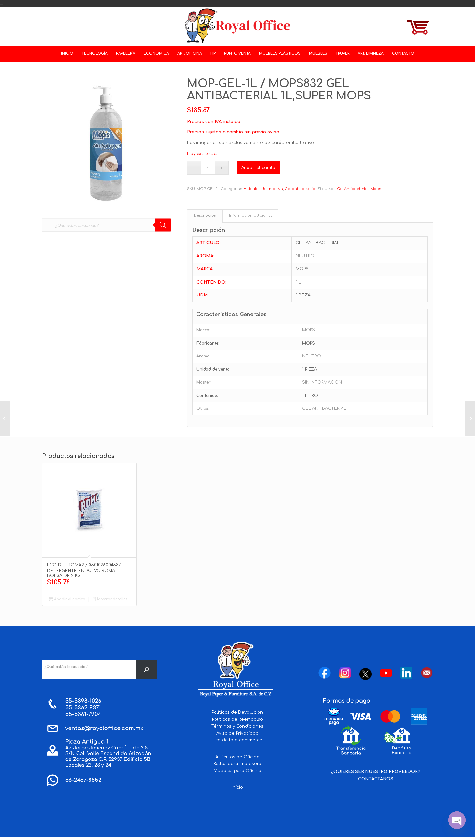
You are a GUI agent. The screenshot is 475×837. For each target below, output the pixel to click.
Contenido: (207, 395)
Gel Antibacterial (353, 189)
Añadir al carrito (258, 167)
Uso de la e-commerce (237, 740)
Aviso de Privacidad (237, 733)
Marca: (203, 330)
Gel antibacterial (300, 189)
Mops (375, 189)
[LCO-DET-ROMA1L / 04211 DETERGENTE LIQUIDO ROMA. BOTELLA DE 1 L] (5, 418)
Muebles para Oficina (237, 771)
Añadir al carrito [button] (69, 599)
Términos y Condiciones (237, 726)
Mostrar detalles (111, 599)
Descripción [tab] (205, 216)
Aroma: (203, 356)
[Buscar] (146, 669)
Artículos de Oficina (237, 757)
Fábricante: (207, 343)
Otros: (202, 408)
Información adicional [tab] (250, 216)
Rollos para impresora (237, 763)
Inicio (237, 787)
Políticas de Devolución (237, 712)
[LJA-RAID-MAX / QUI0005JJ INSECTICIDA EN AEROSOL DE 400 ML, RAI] (470, 418)
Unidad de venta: (213, 369)
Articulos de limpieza (263, 189)
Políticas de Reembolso (237, 719)
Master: (204, 382)
